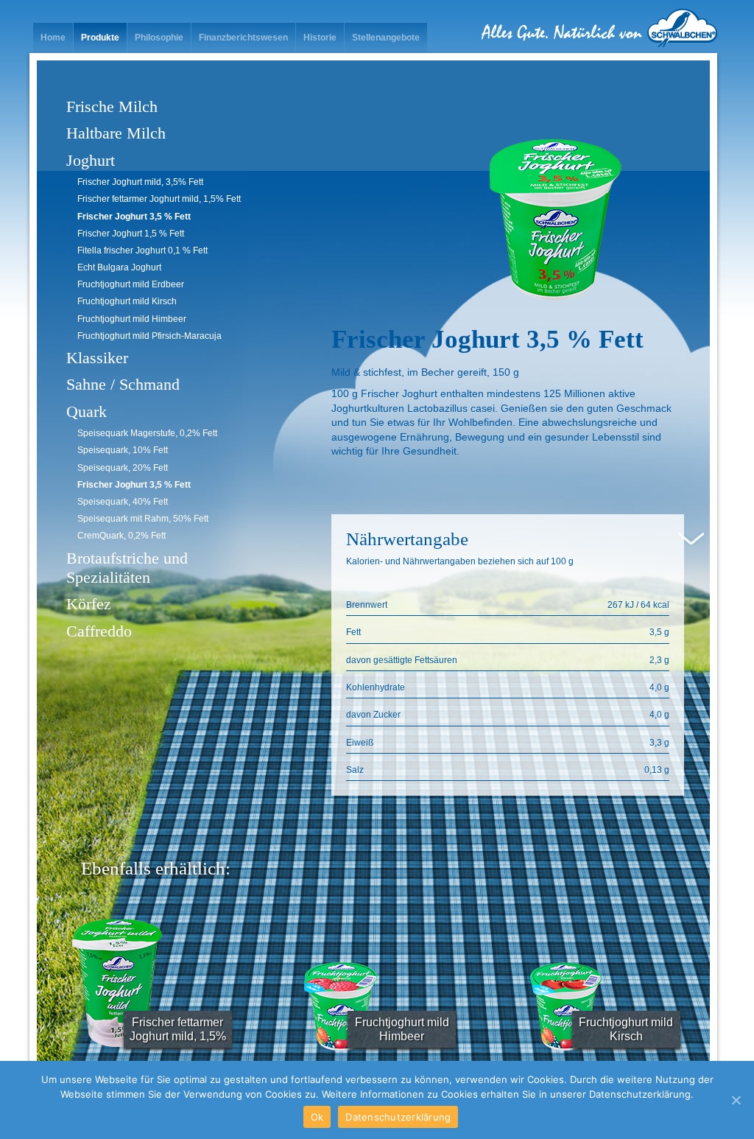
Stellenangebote (386, 37)
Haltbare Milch (116, 133)
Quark (86, 411)
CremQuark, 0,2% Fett (121, 535)
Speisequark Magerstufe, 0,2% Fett (147, 433)
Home (53, 37)
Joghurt (90, 160)
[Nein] (735, 1100)
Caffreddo (99, 631)
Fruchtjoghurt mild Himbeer (131, 319)
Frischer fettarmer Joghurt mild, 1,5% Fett (159, 199)
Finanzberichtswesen (243, 37)
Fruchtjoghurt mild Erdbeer (130, 284)
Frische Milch (112, 106)
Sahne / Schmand (123, 384)
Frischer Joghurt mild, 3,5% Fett (140, 182)
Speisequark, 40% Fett (122, 502)
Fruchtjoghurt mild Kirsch (127, 301)
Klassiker (97, 357)
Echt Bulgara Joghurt (119, 267)
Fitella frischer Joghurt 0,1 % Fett (142, 250)
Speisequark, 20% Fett (122, 468)
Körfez (88, 604)
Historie (320, 37)
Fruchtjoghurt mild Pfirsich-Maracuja (149, 336)
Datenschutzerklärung (398, 1117)
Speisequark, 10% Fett (122, 450)
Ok (317, 1117)
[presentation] (62, 989)
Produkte (100, 37)
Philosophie (159, 37)
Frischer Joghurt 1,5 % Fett (130, 233)
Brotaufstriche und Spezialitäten (127, 567)
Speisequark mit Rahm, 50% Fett (142, 519)
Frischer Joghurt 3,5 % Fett (134, 216)
